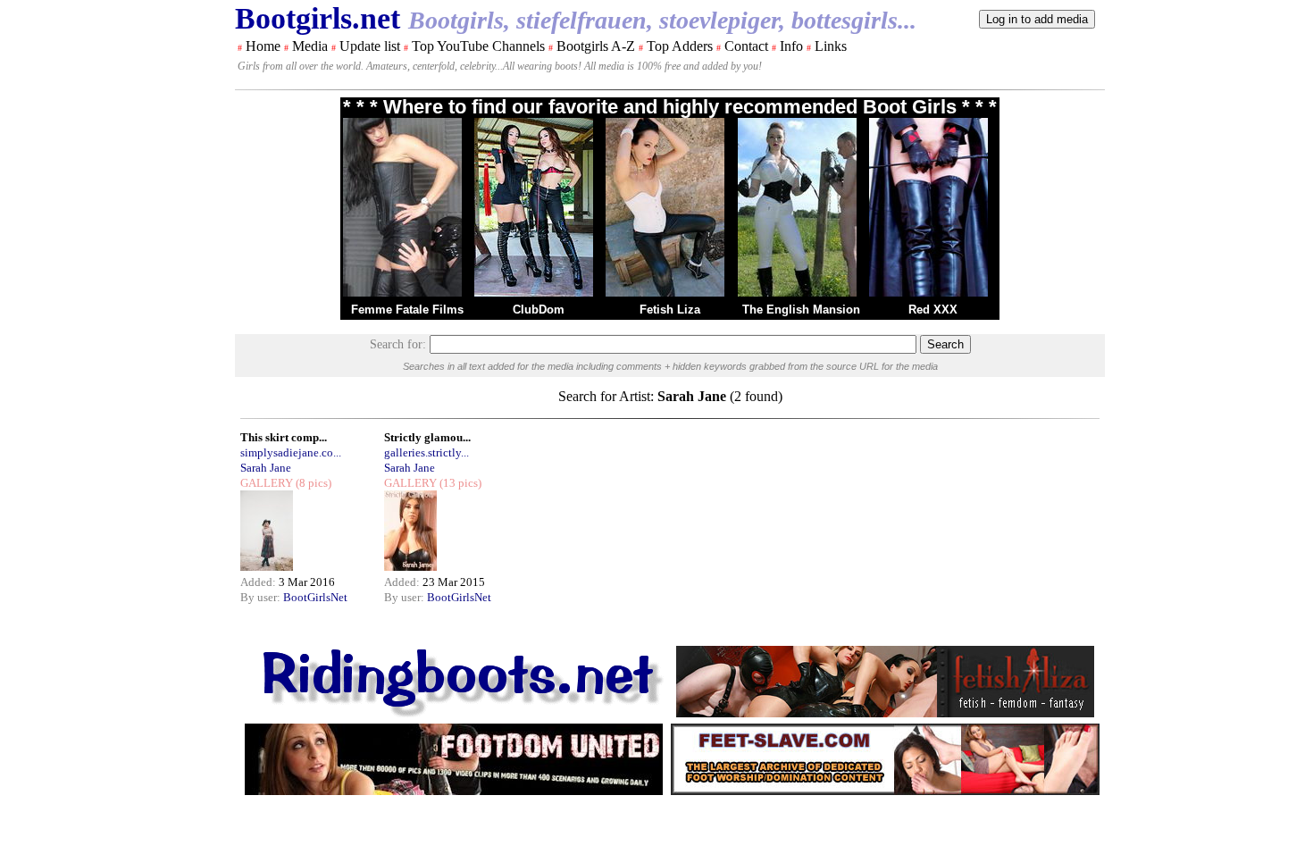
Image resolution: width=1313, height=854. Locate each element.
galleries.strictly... (426, 452)
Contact (746, 46)
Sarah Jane (265, 467)
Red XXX (933, 309)
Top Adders (680, 46)
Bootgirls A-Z (595, 46)
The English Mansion (801, 309)
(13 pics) (459, 483)
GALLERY (266, 483)
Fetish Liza (670, 309)
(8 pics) (312, 483)
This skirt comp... (283, 437)
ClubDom (539, 309)
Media (310, 46)
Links (831, 46)
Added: (259, 582)
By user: (261, 597)
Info (791, 46)
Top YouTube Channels (478, 46)
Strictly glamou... (427, 437)
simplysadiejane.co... (290, 452)
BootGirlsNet (315, 597)
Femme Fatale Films (407, 309)
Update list (369, 46)
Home (263, 46)
